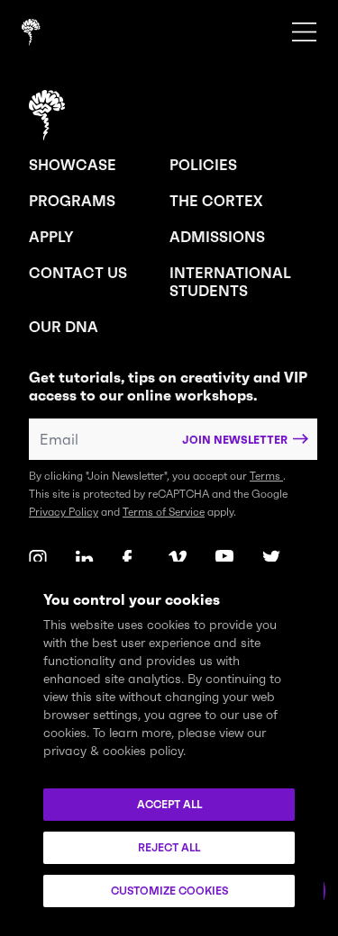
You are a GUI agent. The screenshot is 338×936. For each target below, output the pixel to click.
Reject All (169, 847)
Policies (203, 165)
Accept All (169, 804)
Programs (72, 201)
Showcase (72, 165)
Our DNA (63, 327)
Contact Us (78, 273)
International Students (230, 282)
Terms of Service (164, 511)
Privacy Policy (63, 511)
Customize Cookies (169, 890)
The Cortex (215, 201)
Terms (266, 475)
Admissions (217, 237)
